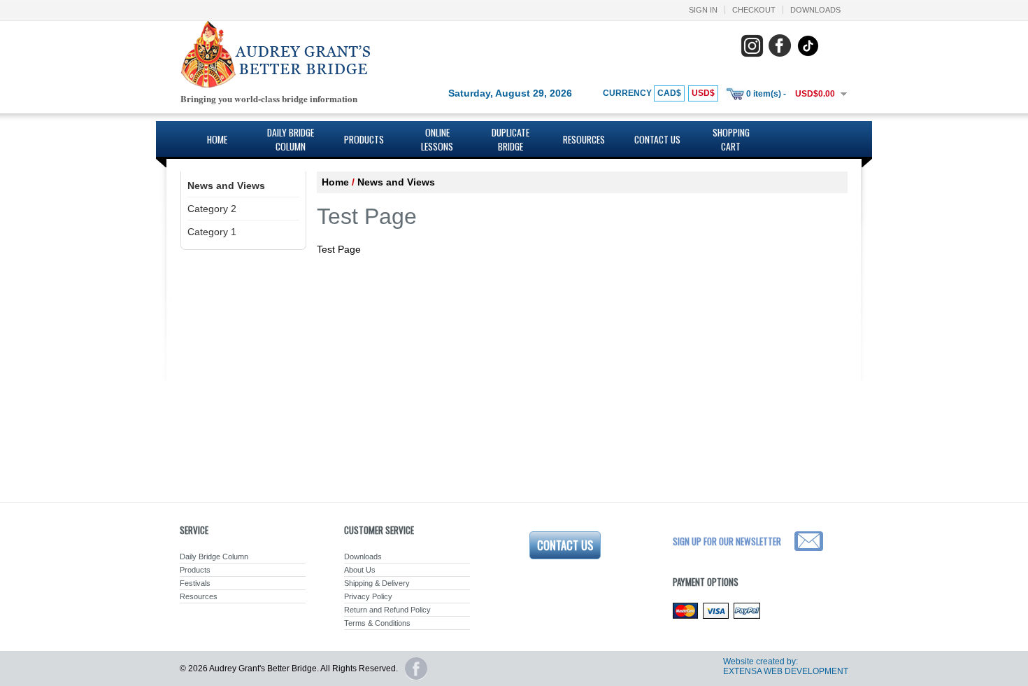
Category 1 (211, 231)
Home (217, 139)
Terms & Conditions (377, 623)
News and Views (226, 185)
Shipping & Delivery (377, 583)
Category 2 (211, 208)
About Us (360, 570)
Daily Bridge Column (290, 139)
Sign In (703, 10)
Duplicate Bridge (510, 139)
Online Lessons (437, 139)
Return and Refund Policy (387, 610)
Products (364, 139)
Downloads (815, 10)
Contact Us (657, 139)
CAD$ (669, 93)
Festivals (195, 583)
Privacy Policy (368, 596)
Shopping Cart (731, 139)
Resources (584, 139)
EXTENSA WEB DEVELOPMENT (785, 671)
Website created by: (760, 661)
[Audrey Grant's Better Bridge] (275, 85)
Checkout (754, 10)
